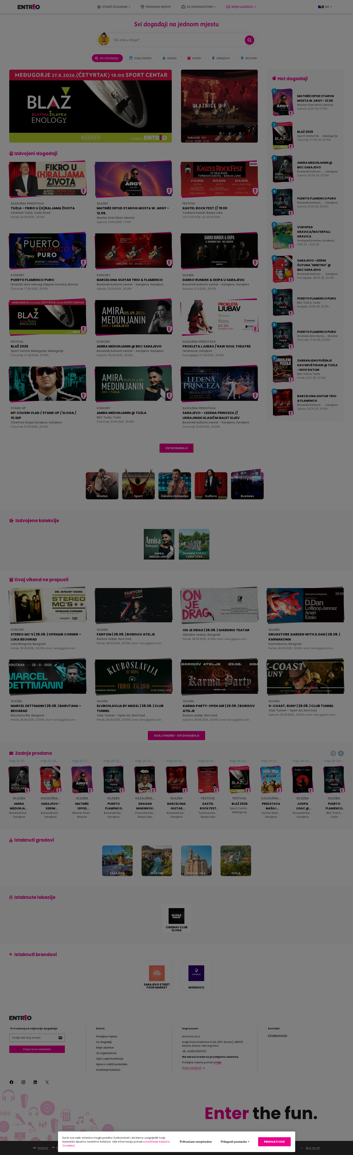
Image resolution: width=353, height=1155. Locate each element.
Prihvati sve (274, 1142)
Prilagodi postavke (234, 1141)
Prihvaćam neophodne (196, 1141)
